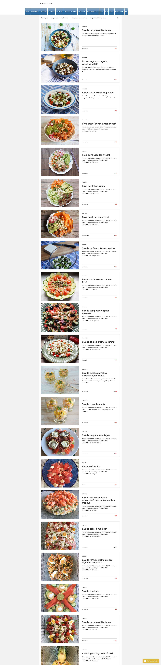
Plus (110, 18)
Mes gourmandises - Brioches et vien (59, 18)
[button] (60, 11)
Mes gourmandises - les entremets (98, 18)
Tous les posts (44, 18)
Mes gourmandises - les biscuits (79, 18)
